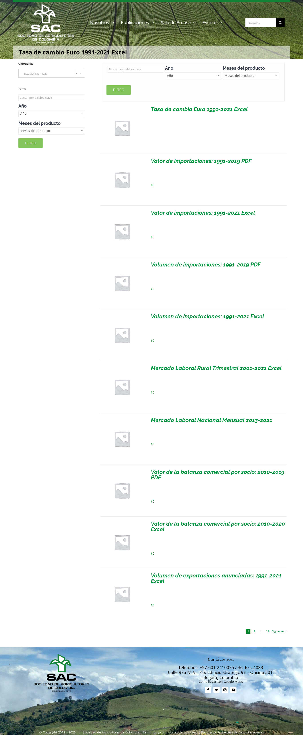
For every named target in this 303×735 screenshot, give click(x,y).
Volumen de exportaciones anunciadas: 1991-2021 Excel (216, 578)
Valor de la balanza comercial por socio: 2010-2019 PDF (217, 475)
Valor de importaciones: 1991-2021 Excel (203, 212)
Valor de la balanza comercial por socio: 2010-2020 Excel (218, 526)
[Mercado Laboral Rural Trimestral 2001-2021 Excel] (121, 367)
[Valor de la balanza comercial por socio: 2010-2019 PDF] (121, 471)
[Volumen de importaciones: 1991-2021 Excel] (121, 315)
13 (267, 631)
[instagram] (225, 690)
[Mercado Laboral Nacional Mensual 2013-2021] (121, 419)
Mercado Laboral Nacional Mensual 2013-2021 (211, 420)
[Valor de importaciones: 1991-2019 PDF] (121, 160)
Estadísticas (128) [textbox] (49, 73)
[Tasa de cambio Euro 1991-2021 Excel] (121, 108)
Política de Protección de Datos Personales (232, 732)
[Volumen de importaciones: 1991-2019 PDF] (121, 263)
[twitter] (216, 690)
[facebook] (208, 690)
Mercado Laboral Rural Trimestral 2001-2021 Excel (216, 368)
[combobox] (51, 73)
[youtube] (233, 690)
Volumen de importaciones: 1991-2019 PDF (206, 264)
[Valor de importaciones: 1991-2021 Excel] (121, 212)
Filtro (118, 89)
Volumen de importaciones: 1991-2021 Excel (207, 316)
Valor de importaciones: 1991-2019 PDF (201, 161)
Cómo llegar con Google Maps (221, 681)
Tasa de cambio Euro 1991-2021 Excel (199, 109)
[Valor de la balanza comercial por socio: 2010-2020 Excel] (121, 523)
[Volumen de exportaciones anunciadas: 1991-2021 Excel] (121, 574)
